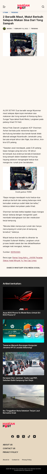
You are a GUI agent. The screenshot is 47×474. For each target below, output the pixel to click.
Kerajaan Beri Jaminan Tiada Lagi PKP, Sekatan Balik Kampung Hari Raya (20, 379)
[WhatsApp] (35, 273)
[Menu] (4, 6)
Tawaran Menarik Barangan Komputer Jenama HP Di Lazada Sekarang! (20, 346)
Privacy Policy (10, 452)
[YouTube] (34, 436)
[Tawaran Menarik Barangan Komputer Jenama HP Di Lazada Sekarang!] (23, 331)
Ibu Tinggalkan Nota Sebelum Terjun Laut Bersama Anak (21, 412)
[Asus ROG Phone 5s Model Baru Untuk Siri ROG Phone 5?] (23, 298)
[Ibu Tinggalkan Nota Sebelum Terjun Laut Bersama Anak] (23, 396)
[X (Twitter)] (20, 273)
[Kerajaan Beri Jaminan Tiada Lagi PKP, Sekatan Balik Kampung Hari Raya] (23, 363)
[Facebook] (12, 273)
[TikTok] (29, 436)
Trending (34, 28)
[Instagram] (18, 436)
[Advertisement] (23, 83)
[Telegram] (27, 273)
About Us (8, 445)
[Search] (43, 7)
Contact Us (9, 448)
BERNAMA (15, 252)
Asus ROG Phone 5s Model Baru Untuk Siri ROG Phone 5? (21, 314)
